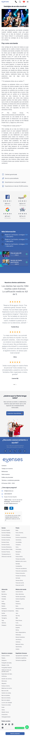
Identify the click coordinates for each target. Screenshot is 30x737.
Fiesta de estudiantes (21, 568)
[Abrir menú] (27, 2)
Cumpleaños (19, 566)
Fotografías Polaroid (7, 667)
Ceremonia (18, 539)
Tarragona (4, 618)
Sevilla (3, 613)
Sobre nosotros (6, 474)
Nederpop (18, 634)
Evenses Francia (6, 551)
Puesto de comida (6, 705)
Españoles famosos (21, 653)
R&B (17, 618)
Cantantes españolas (21, 660)
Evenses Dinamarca (6, 547)
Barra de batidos (6, 695)
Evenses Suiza (5, 542)
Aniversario (18, 549)
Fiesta (17, 528)
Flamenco (18, 603)
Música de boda (20, 608)
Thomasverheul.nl (6, 554)
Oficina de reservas (6, 556)
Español (18, 627)
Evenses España (6, 530)
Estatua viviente (6, 655)
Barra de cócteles (6, 697)
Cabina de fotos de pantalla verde (6, 670)
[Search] (20, 2)
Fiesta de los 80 (20, 582)
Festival (17, 554)
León (3, 601)
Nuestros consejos (7, 653)
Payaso (3, 658)
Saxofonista (19, 646)
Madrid (3, 606)
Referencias (5, 471)
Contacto (4, 465)
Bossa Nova (19, 625)
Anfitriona (4, 676)
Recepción (18, 551)
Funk (17, 622)
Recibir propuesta (15, 733)
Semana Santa (19, 580)
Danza (17, 630)
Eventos (18, 535)
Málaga (3, 603)
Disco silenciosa (20, 594)
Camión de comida (6, 693)
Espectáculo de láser (7, 674)
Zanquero (4, 660)
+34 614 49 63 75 (15, 501)
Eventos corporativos (21, 537)
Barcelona (4, 594)
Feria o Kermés (19, 532)
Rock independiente (21, 632)
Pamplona (4, 608)
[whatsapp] (10, 451)
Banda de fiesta (19, 644)
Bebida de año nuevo (21, 561)
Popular (17, 601)
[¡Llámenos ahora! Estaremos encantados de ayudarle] (16, 2)
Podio (3, 707)
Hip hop (18, 615)
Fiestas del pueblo (20, 559)
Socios (4, 528)
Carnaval (18, 578)
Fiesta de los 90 (20, 585)
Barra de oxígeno (6, 700)
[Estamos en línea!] (27, 727)
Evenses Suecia (5, 544)
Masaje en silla (5, 665)
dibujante (4, 683)
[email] (5, 451)
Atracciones (5, 714)
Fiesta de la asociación (21, 571)
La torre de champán (7, 702)
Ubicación (4, 589)
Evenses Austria (6, 539)
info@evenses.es (13, 503)
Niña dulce (4, 681)
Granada (4, 599)
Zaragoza (4, 625)
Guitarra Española (20, 599)
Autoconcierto (19, 591)
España (3, 591)
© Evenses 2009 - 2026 (8, 483)
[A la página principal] (5, 1)
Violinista (18, 642)
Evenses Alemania (6, 537)
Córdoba (4, 596)
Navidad (18, 563)
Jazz (17, 613)
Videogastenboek (6, 716)
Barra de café (5, 690)
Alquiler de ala (5, 712)
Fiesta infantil (19, 556)
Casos (3, 709)
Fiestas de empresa (21, 575)
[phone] (15, 451)
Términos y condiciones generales (11, 480)
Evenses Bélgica (6, 535)
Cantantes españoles (21, 658)
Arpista (17, 649)
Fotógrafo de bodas (6, 662)
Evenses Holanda (6, 532)
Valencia (4, 622)
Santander (4, 615)
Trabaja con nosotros (7, 468)
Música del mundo (21, 589)
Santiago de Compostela (8, 610)
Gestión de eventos (7, 678)
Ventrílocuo (18, 639)
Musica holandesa (20, 637)
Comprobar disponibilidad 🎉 (15, 413)
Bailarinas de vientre (7, 688)
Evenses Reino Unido (7, 549)
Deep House (19, 620)
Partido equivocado (20, 596)
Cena (17, 547)
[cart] (24, 2)
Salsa (17, 610)
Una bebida (18, 542)
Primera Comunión (20, 573)
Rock (17, 606)
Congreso (18, 544)
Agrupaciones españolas (22, 655)
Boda (17, 530)
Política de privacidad (7, 477)
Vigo (3, 620)
